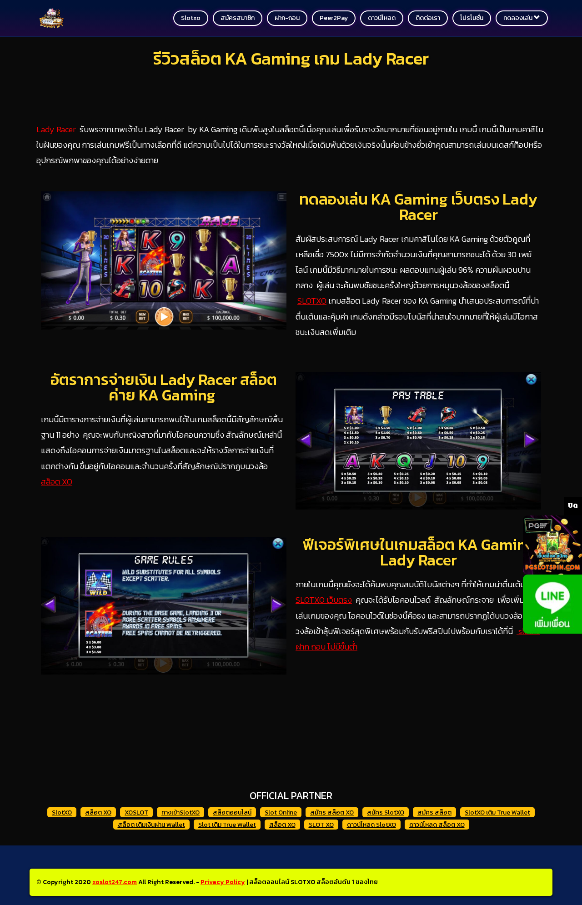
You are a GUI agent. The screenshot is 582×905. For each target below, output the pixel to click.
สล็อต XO (56, 481)
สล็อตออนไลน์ (232, 812)
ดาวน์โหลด (382, 18)
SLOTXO (311, 301)
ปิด (573, 505)
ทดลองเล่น (518, 18)
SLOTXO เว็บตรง (324, 600)
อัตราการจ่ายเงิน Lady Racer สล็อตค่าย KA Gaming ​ (163, 387)
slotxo (191, 18)
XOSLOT (136, 812)
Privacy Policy (223, 882)
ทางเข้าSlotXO (180, 812)
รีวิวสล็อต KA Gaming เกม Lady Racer (291, 58)
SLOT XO (321, 825)
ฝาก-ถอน (287, 18)
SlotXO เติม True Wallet (497, 812)
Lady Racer (56, 129)
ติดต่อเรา (428, 18)
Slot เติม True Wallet (227, 825)
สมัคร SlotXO (385, 812)
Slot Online (281, 812)
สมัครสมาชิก (238, 18)
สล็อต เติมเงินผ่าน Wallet (151, 825)
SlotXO (62, 812)
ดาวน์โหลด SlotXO (371, 825)
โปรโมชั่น (471, 18)
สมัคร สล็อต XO (332, 812)
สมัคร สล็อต (434, 812)
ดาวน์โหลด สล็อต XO (437, 825)
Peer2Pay (334, 18)
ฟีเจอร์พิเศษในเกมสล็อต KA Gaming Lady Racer (418, 552)
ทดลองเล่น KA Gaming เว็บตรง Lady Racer (418, 207)
